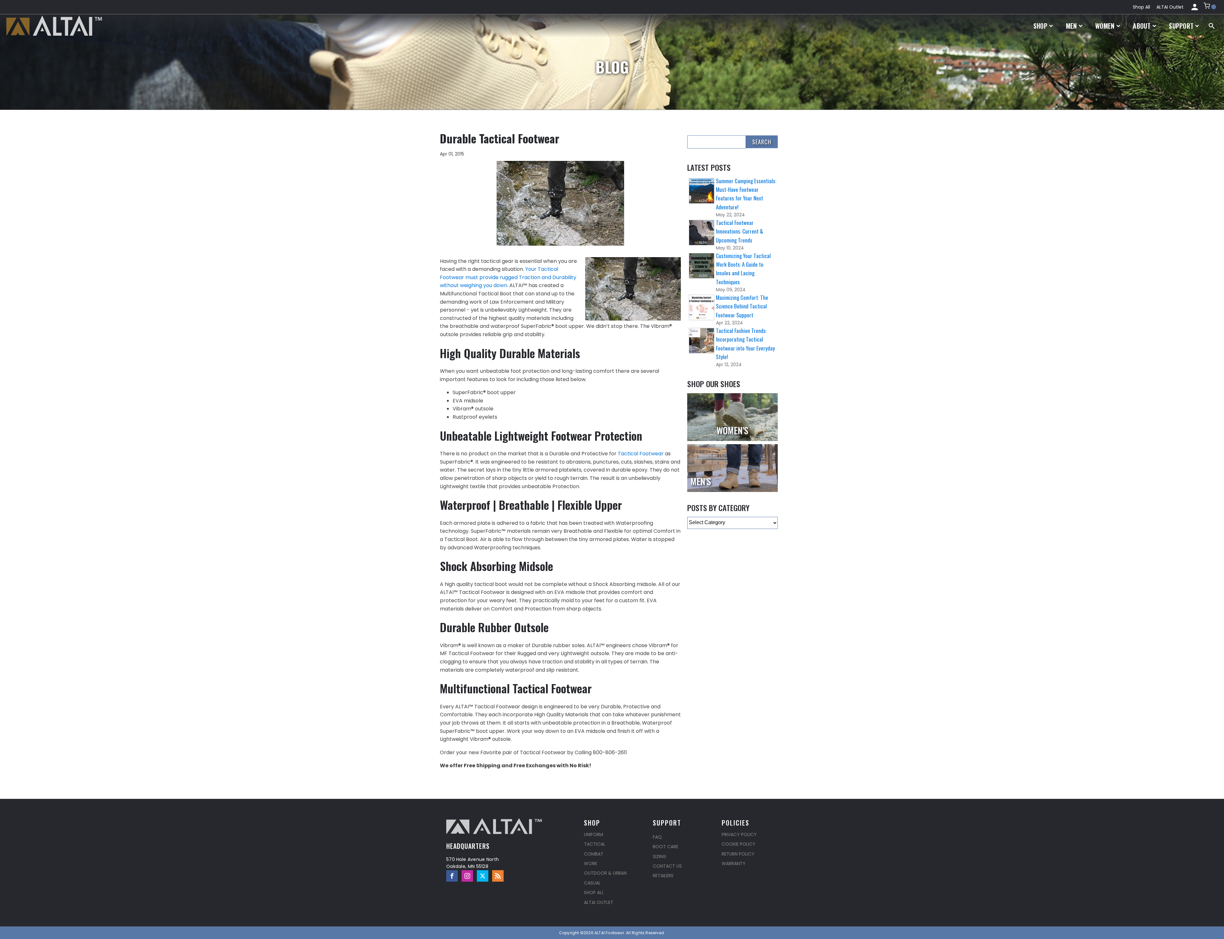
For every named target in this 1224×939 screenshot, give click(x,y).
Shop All (1141, 7)
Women (1105, 26)
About (1142, 26)
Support (1181, 26)
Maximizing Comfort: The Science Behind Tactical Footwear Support (742, 306)
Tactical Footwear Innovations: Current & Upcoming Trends (739, 231)
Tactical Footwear (641, 453)
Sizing (659, 856)
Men (1071, 26)
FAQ (657, 837)
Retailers (663, 875)
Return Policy (738, 854)
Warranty (734, 863)
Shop (1040, 26)
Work (590, 863)
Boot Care (665, 846)
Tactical (594, 844)
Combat (593, 854)
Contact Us (667, 866)
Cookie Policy (738, 844)
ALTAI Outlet (1170, 7)
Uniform (593, 834)
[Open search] (1212, 26)
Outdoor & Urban (605, 873)
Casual (592, 883)
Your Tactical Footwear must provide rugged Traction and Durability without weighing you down (508, 277)
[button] (1210, 7)
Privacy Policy (739, 834)
